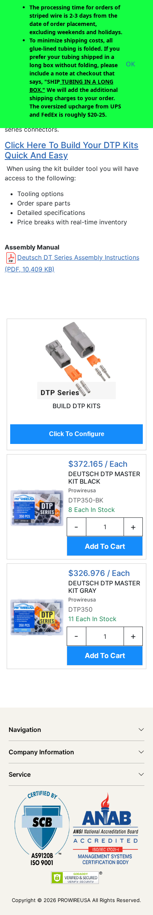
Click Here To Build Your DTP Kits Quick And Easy (71, 150)
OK (130, 64)
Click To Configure (76, 434)
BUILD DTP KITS (76, 406)
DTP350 (80, 609)
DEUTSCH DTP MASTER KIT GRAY (104, 586)
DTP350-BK (85, 500)
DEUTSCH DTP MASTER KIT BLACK (104, 477)
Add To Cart (105, 546)
